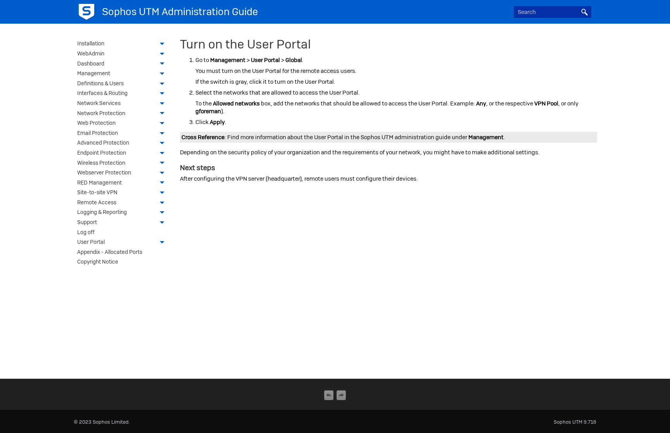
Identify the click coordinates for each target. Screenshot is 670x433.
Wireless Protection (101, 162)
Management (93, 73)
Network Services (99, 103)
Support (87, 222)
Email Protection (97, 132)
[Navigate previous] (328, 395)
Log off (86, 232)
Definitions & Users (100, 83)
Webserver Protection (104, 172)
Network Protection (101, 113)
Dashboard (90, 63)
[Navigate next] (341, 395)
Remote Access (96, 202)
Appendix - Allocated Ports (109, 251)
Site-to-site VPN (97, 192)
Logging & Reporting (102, 212)
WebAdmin (90, 53)
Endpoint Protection (101, 152)
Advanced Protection (103, 142)
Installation (90, 43)
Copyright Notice (97, 261)
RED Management (99, 182)
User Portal (91, 241)
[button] (584, 12)
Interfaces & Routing (102, 93)
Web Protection (96, 122)
